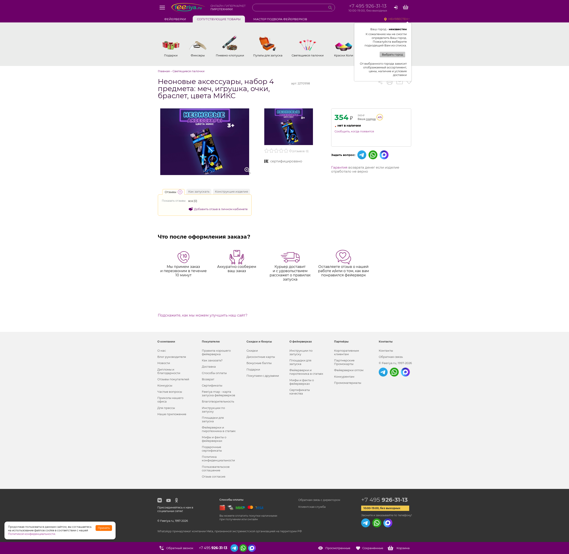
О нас (161, 350)
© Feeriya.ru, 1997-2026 (395, 363)
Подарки (253, 369)
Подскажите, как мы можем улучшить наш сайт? (202, 315)
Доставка (209, 366)
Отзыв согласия (213, 476)
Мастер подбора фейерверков (280, 19)
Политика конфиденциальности (218, 458)
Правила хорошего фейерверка (216, 352)
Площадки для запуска (213, 419)
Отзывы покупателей (173, 379)
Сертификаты (212, 385)
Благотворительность (218, 401)
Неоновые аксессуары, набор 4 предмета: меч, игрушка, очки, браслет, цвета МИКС (216, 89)
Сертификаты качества (299, 391)
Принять (104, 528)
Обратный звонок (179, 548)
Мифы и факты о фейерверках (214, 438)
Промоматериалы (347, 383)
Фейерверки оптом (348, 370)
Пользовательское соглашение (216, 468)
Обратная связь (391, 357)
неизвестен (398, 19)
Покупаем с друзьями (262, 375)
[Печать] (390, 82)
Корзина (403, 548)
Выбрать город (392, 54)
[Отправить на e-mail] (399, 82)
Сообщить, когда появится (354, 131)
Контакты (386, 350)
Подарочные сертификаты (212, 448)
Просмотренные (337, 548)
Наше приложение (171, 414)
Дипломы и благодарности (168, 371)
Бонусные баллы (259, 363)
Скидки (252, 350)
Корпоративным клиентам (346, 352)
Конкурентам (344, 376)
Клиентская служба (312, 506)
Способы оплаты (214, 373)
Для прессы (166, 408)
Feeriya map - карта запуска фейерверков (218, 393)
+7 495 (384, 499)
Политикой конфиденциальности (31, 534)
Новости (163, 363)
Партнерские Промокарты (344, 362)
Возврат (208, 379)
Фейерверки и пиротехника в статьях (219, 429)
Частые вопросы (169, 391)
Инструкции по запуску (213, 409)
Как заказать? (212, 360)
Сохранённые (372, 548)
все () (192, 201)
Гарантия (339, 167)
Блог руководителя (171, 357)
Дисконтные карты (260, 357)
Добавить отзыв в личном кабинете (221, 209)
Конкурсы (164, 385)
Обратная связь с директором (319, 500)
